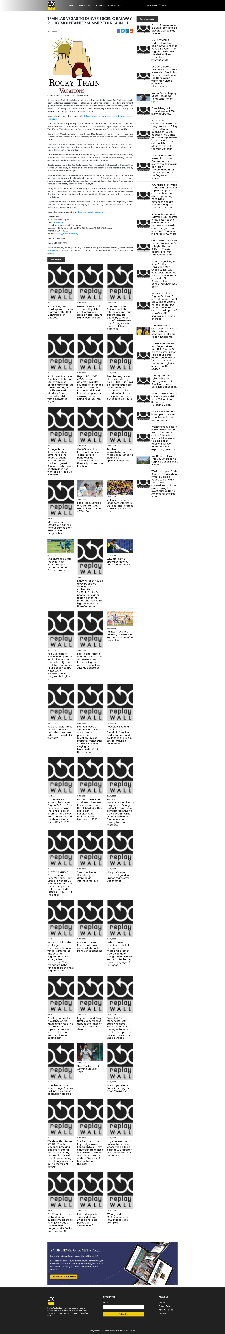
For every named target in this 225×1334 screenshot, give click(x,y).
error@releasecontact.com (60, 250)
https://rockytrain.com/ (67, 233)
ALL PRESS (100, 5)
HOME (72, 5)
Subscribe (123, 1314)
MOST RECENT (85, 5)
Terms (162, 1302)
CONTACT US (114, 5)
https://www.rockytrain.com (90, 212)
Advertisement (166, 1309)
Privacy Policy (165, 1306)
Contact (163, 1313)
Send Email (58, 222)
